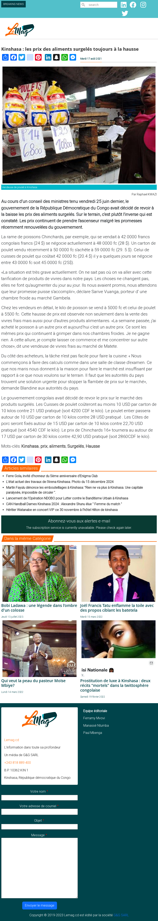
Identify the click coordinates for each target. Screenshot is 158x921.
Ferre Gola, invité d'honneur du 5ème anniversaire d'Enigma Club (52, 476)
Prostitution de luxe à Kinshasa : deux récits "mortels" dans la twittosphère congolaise (115, 685)
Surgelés (75, 446)
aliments (57, 446)
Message (38, 835)
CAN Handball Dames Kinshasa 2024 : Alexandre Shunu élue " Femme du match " (64, 504)
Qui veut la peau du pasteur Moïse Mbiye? (33, 683)
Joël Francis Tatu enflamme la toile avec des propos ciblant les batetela (117, 608)
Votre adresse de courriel (38, 806)
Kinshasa (30, 446)
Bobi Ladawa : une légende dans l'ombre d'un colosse (39, 608)
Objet (38, 820)
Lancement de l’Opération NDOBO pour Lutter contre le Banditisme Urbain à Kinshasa (67, 498)
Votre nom (38, 791)
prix (44, 446)
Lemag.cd (11, 740)
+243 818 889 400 (17, 763)
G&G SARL (121, 915)
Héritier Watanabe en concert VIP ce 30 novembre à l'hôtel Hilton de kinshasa (62, 510)
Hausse (93, 446)
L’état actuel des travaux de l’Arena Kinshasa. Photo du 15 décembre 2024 (60, 482)
